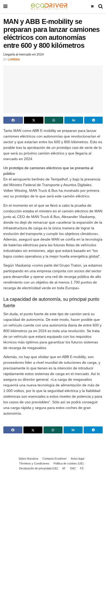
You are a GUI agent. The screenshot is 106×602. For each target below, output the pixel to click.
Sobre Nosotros (28, 458)
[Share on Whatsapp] (54, 120)
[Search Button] (100, 6)
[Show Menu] (5, 6)
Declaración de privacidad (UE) (38, 468)
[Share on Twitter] (33, 120)
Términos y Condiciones (34, 463)
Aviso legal (77, 458)
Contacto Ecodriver (54, 458)
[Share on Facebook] (13, 120)
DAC (73, 468)
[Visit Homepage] (49, 6)
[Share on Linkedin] (73, 120)
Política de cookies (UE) (69, 463)
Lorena (14, 59)
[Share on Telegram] (93, 120)
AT (64, 468)
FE (82, 468)
